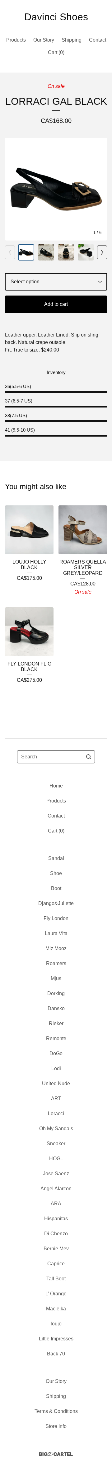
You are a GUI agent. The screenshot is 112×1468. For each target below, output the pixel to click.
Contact (97, 40)
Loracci (56, 1113)
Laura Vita (56, 933)
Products (16, 40)
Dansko (56, 1008)
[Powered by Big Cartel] (56, 1454)
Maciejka (56, 1308)
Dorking (56, 993)
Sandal (56, 858)
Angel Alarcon (56, 1188)
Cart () (56, 52)
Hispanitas (56, 1218)
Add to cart (56, 304)
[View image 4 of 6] (86, 252)
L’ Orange (56, 1293)
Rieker (56, 1023)
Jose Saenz (56, 1173)
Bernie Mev (56, 1248)
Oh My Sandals (56, 1128)
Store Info (56, 1426)
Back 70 (56, 1353)
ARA (56, 1203)
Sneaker (56, 1143)
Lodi (56, 1068)
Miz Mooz (56, 948)
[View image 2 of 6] (46, 252)
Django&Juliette (56, 903)
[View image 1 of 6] (26, 252)
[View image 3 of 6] (66, 252)
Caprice (56, 1263)
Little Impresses (56, 1338)
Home (56, 785)
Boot (56, 888)
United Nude (56, 1083)
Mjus (56, 978)
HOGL (56, 1158)
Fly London (56, 918)
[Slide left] (10, 252)
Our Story (43, 40)
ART (56, 1098)
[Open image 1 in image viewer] (56, 189)
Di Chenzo (56, 1233)
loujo (56, 1323)
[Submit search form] (88, 757)
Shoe (56, 873)
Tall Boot (56, 1278)
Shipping (72, 40)
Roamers (56, 963)
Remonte (56, 1038)
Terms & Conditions (56, 1411)
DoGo (56, 1053)
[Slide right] (102, 252)
